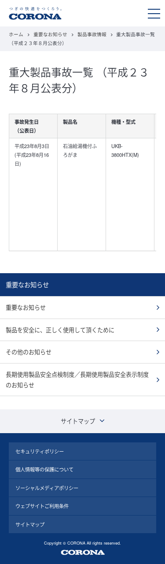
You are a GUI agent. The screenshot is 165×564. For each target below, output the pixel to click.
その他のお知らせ (28, 352)
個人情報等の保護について (44, 469)
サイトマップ (29, 524)
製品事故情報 (91, 34)
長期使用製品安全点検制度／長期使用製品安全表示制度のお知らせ (77, 379)
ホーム (16, 34)
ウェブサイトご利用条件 (42, 505)
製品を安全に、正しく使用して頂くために (60, 330)
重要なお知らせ (50, 34)
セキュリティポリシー (39, 451)
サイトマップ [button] (78, 421)
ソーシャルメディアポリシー (46, 487)
